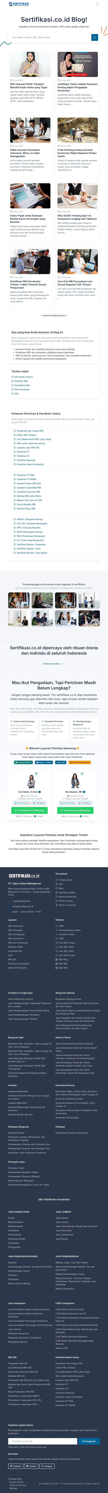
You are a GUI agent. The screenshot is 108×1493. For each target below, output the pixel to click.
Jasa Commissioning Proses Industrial (74, 1043)
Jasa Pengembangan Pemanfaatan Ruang (28, 1010)
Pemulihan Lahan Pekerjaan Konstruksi (27, 1152)
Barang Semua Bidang (19, 1283)
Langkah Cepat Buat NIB (29, 487)
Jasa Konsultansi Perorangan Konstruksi (28, 1321)
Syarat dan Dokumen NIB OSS (23, 1371)
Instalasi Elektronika (18, 1091)
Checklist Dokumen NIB (28, 491)
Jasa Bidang (62, 1238)
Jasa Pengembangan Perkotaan (24, 1014)
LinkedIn (32, 1466)
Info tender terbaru (23, 377)
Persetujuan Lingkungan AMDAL (24, 1396)
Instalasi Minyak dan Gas (20, 1114)
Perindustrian (14, 1234)
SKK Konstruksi (22, 389)
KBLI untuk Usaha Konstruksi (31, 443)
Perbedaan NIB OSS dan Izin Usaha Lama (28, 1380)
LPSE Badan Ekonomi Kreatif (70, 1309)
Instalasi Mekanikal (17, 1103)
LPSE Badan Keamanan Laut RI (71, 1313)
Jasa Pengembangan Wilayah (22, 1019)
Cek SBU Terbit (66, 951)
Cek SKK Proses (67, 955)
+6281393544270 (21, 901)
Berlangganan (89, 1441)
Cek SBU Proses (67, 942)
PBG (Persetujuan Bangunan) (31, 536)
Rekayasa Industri (17, 1238)
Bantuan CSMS (15, 947)
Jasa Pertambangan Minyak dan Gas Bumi (76, 1226)
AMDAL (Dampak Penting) (30, 519)
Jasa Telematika (64, 1230)
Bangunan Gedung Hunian (68, 999)
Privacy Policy (66, 901)
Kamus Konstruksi (67, 896)
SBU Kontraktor (15, 926)
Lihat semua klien (51, 663)
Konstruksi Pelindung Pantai (69, 1098)
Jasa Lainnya (62, 1222)
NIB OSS (12, 959)
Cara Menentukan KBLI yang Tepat (34, 439)
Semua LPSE (62, 1348)
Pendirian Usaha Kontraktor (30, 464)
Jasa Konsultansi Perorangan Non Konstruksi (30, 1325)
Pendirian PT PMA (26, 475)
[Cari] (94, 37)
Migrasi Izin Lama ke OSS (29, 500)
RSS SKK (63, 968)
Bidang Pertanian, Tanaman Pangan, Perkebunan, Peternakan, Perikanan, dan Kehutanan (76, 1281)
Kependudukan (15, 1226)
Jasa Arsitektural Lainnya (20, 999)
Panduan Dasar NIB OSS (29, 483)
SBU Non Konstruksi (18, 942)
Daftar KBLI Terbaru (26, 435)
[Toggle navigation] (97, 4)
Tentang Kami (65, 880)
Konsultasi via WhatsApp (31, 810)
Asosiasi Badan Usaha (70, 930)
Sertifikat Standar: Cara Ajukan (32, 552)
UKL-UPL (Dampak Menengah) (32, 523)
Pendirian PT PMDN (26, 479)
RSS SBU (63, 963)
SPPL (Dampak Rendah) (28, 527)
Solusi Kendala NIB (26, 504)
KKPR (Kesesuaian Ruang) (29, 532)
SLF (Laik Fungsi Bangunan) (30, 540)
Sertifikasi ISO (15, 951)
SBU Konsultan (15, 930)
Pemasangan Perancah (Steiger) (24, 1176)
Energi (11, 1218)
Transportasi (14, 1247)
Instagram (48, 1466)
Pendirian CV (23, 456)
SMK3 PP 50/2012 (17, 968)
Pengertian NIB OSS (18, 1363)
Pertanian (12, 1275)
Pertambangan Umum (19, 1271)
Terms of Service (67, 905)
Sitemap (13, 1488)
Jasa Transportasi (64, 1234)
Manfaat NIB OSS (16, 1376)
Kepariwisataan (15, 1222)
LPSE (61, 938)
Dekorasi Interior (16, 1132)
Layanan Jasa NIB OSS (28, 447)
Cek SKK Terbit (66, 947)
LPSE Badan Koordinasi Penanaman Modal (77, 1325)
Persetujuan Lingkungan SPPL (23, 1404)
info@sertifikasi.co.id (22, 906)
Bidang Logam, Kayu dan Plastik (72, 1262)
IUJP (10, 955)
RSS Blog (63, 959)
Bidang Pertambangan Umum (70, 1274)
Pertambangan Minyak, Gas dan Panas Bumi (30, 1266)
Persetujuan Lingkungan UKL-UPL (24, 1400)
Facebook (17, 1466)
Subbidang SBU (22, 385)
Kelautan (12, 1262)
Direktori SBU (21, 381)
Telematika (13, 1243)
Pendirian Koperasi (26, 460)
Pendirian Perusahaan (19, 963)
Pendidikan (13, 1230)
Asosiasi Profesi (67, 934)
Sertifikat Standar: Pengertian (31, 544)
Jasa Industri (62, 1218)
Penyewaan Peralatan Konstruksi (72, 1132)
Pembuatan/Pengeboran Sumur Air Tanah (28, 1184)
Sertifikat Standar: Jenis (28, 548)
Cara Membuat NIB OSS (20, 1367)
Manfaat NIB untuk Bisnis (29, 496)
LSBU (61, 926)
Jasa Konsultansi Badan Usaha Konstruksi (28, 1309)
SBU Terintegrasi (16, 934)
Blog (61, 888)
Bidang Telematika (65, 1288)
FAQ (16, 393)
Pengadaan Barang (17, 1342)
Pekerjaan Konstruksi (18, 1333)
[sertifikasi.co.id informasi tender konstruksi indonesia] (18, 4)
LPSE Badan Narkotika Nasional (71, 1336)
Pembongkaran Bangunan (21, 1180)
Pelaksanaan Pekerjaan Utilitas (23, 1172)
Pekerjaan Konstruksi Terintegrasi (24, 1337)
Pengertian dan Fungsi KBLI (30, 430)
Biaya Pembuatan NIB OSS (21, 1391)
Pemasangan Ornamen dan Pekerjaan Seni (29, 1144)
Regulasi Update (67, 892)
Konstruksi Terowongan (67, 1117)
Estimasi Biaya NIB (26, 508)
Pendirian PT (23, 451)
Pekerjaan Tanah (16, 1168)
